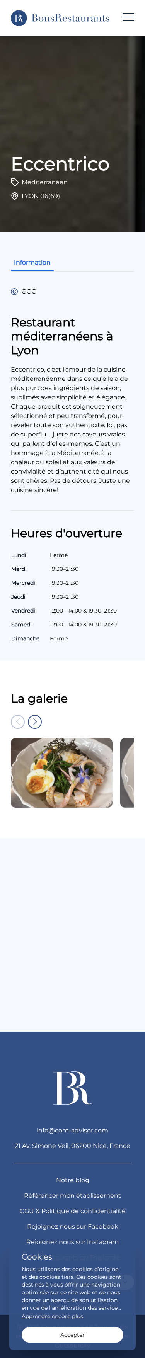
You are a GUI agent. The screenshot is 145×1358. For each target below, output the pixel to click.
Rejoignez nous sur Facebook (72, 1226)
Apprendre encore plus (52, 1316)
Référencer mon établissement (72, 1195)
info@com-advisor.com (72, 1130)
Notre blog (72, 1180)
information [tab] (32, 262)
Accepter (72, 1334)
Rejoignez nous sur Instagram (72, 1242)
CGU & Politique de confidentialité (73, 1211)
